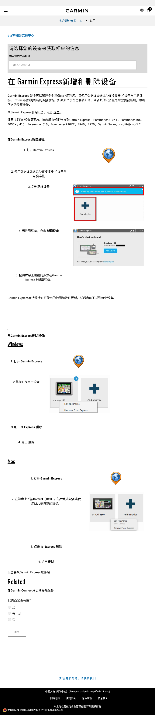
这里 (56, 112)
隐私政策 (87, 698)
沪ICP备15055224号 (52, 710)
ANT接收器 (113, 95)
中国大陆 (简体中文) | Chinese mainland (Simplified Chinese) (77, 691)
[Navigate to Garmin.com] (77, 10)
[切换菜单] (2, 10)
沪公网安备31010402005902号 (24, 710)
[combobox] (72, 65)
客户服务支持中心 (71, 20)
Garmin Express (18, 95)
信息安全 (103, 698)
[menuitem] (142, 10)
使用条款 (71, 698)
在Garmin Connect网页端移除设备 (31, 590)
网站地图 (55, 698)
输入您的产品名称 (19, 56)
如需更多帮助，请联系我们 (77, 678)
